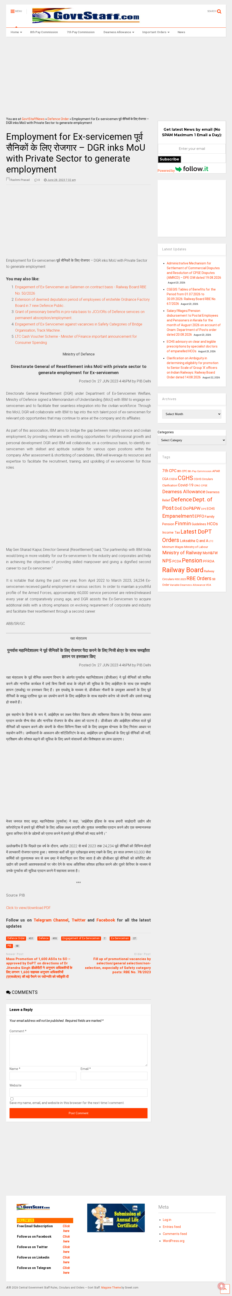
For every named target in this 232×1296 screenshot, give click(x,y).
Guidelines (199, 524)
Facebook (106, 920)
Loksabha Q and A (194, 541)
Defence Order (58, 119)
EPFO (199, 516)
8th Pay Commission (44, 32)
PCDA (176, 561)
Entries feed (172, 1227)
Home (15, 32)
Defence (181, 499)
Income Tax (171, 533)
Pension (192, 560)
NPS (167, 561)
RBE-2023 (180, 579)
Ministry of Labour (196, 547)
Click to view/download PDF (28, 908)
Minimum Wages (173, 547)
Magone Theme (111, 1287)
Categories (166, 432)
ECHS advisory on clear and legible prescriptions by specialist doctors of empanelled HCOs (192, 346)
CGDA (173, 479)
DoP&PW (192, 508)
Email (86, 1069)
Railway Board (182, 570)
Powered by (166, 170)
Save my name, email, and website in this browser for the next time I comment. (67, 1103)
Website (16, 1085)
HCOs (212, 523)
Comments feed (175, 1234)
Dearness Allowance (117, 32)
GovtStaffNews (33, 119)
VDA (208, 584)
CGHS (185, 478)
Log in (167, 1220)
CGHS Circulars (203, 479)
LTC (211, 541)
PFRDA (208, 561)
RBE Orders (198, 578)
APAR (216, 471)
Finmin (183, 523)
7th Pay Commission (80, 32)
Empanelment (178, 516)
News (181, 32)
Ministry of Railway (182, 552)
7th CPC (169, 470)
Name (15, 1069)
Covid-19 (185, 485)
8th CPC (182, 471)
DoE (178, 508)
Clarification (169, 485)
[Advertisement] (116, 75)
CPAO (197, 485)
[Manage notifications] (221, 1286)
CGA (165, 479)
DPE (203, 509)
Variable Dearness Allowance (187, 584)
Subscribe (169, 159)
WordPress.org (173, 1241)
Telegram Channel (51, 920)
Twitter (79, 920)
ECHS (211, 508)
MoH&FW (210, 553)
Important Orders (154, 32)
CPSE (204, 485)
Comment (18, 1031)
